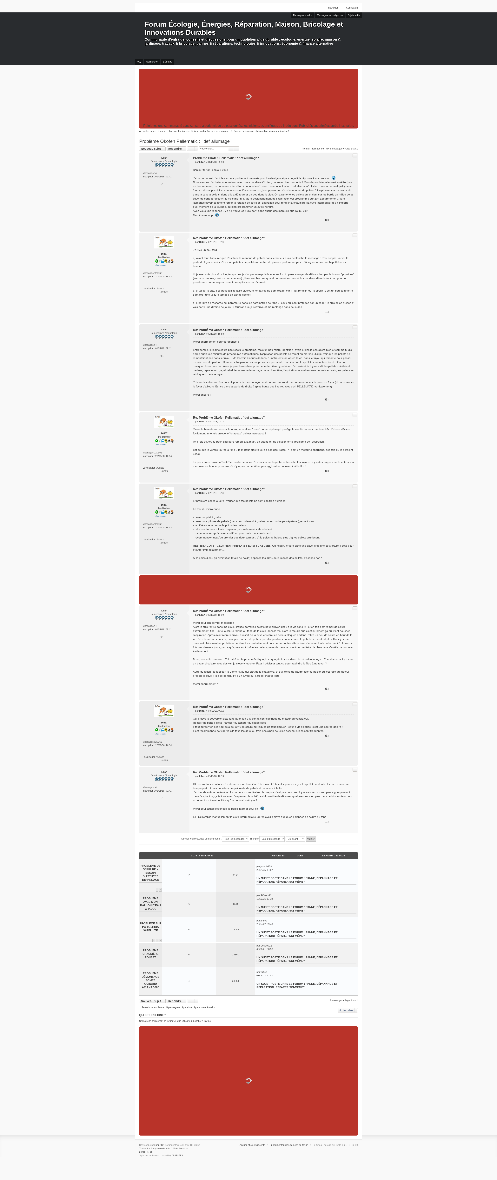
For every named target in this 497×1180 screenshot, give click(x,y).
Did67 (164, 254)
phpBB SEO (145, 1152)
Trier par (254, 838)
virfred (264, 972)
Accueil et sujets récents (252, 1145)
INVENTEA (177, 1155)
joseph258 (266, 866)
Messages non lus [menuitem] (302, 15)
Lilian (164, 157)
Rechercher (231, 148)
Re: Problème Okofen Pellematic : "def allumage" (229, 238)
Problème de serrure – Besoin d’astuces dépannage (150, 872)
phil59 (264, 920)
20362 (158, 273)
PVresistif (265, 895)
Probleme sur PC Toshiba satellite (150, 927)
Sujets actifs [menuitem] (354, 15)
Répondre (175, 148)
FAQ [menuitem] (139, 61)
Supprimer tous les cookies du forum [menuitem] (289, 1145)
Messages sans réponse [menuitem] (330, 15)
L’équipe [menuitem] (167, 61)
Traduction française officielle (154, 1148)
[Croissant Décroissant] (295, 839)
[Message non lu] (194, 162)
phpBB (159, 1145)
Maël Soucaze (180, 1148)
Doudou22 (266, 945)
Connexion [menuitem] (352, 7)
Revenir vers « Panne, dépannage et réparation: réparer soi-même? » (178, 1007)
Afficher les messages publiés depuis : (201, 838)
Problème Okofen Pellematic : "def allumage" (185, 141)
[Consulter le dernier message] (273, 866)
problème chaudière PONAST (150, 954)
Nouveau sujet (151, 148)
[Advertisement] (248, 97)
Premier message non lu (315, 148)
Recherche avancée (236, 148)
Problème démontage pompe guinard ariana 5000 (150, 980)
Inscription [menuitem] (333, 7)
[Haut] (353, 226)
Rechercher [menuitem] (152, 61)
